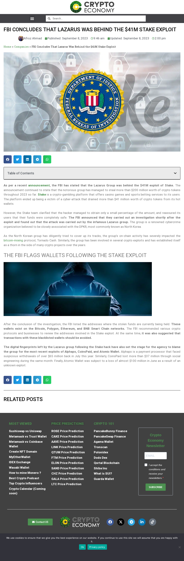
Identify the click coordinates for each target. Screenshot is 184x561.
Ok (82, 547)
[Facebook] (110, 522)
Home (7, 46)
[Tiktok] (152, 522)
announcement (38, 185)
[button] (32, 18)
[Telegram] (131, 522)
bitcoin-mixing (13, 240)
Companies (21, 46)
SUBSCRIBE (155, 487)
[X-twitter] (120, 522)
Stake (42, 194)
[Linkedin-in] (142, 522)
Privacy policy (97, 547)
